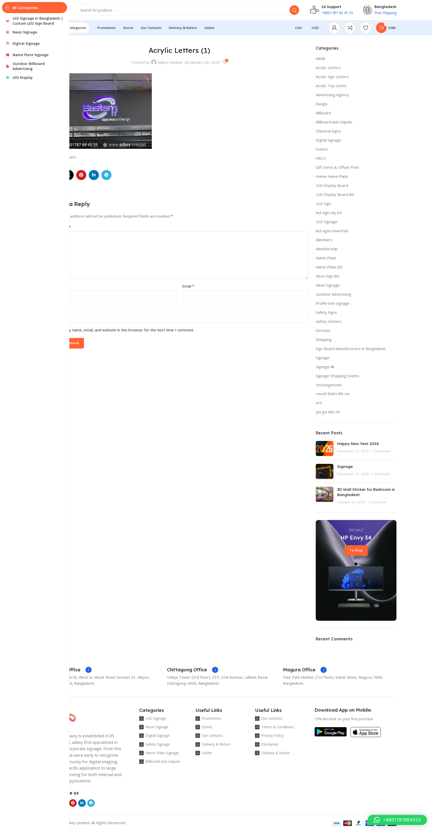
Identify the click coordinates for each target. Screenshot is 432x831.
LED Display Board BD (335, 194)
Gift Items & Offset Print (337, 167)
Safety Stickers (328, 321)
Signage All (325, 366)
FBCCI (321, 158)
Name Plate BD (329, 266)
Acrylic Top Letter (331, 85)
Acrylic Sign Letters (332, 76)
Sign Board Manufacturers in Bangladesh (351, 348)
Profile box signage (333, 303)
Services (323, 330)
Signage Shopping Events (337, 375)
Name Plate (326, 257)
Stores (207, 726)
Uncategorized (328, 384)
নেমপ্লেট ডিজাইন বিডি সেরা (333, 393)
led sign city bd (329, 212)
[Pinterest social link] (81, 175)
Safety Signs (326, 312)
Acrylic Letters (328, 67)
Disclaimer (269, 744)
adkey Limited (170, 62)
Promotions (211, 718)
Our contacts (212, 735)
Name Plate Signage (162, 752)
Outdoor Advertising (333, 294)
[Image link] (330, 731)
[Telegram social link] (106, 175)
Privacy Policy (272, 735)
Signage (322, 357)
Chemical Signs (328, 130)
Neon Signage (328, 285)
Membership (327, 248)
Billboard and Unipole (334, 121)
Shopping (324, 339)
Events (322, 149)
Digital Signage (328, 140)
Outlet (207, 752)
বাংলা (319, 402)
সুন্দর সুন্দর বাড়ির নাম (328, 411)
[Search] (294, 10)
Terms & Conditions (277, 726)
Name (58, 286)
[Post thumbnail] (324, 448)
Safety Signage (158, 744)
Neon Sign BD (327, 276)
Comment (61, 227)
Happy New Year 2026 (358, 443)
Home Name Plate (332, 176)
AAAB (320, 58)
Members (324, 239)
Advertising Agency (332, 94)
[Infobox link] (71, 670)
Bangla (321, 103)
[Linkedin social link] (94, 175)
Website (58, 307)
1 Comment (380, 451)
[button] (397, 820)
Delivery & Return (216, 744)
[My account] (334, 28)
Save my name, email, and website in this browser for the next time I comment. (125, 329)
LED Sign (323, 203)
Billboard (323, 112)
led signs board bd (332, 230)
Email (188, 286)
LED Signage (326, 221)
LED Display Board (332, 185)
